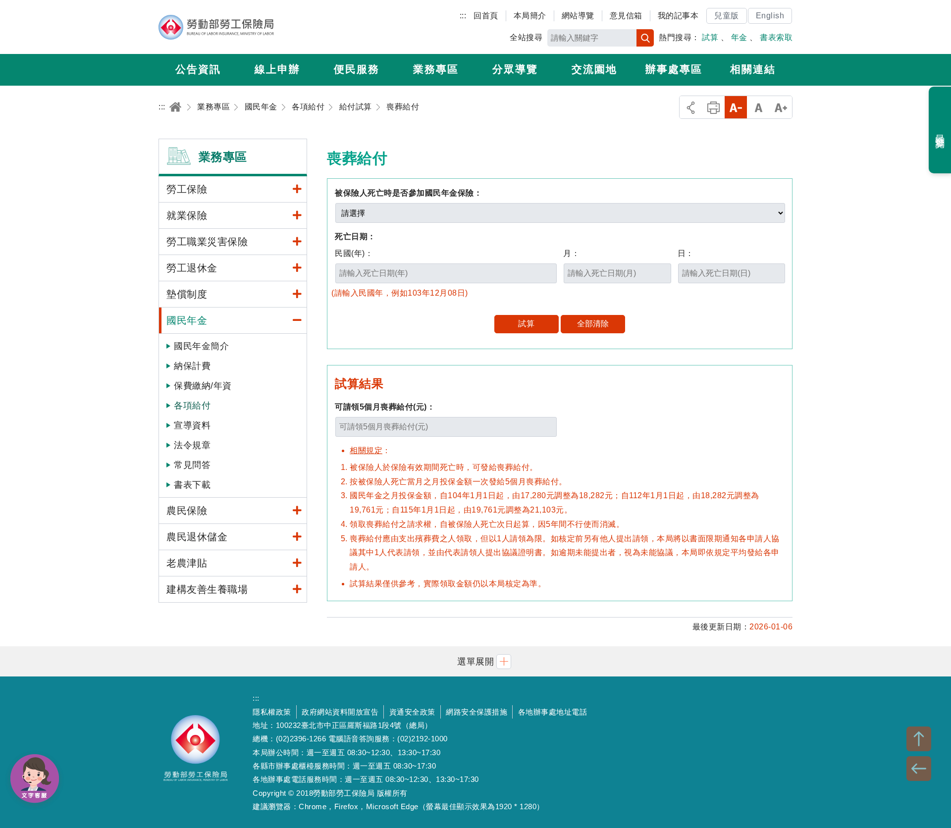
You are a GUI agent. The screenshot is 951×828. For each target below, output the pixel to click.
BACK (918, 768)
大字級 (781, 107)
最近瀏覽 (940, 130)
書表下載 (192, 485)
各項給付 (192, 406)
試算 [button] (526, 323)
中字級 (758, 107)
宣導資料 (192, 425)
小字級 (736, 107)
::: (463, 15)
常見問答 (192, 465)
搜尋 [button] (645, 38)
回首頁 (486, 15)
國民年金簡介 (201, 346)
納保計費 (192, 366)
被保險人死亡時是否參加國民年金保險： (408, 193)
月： (571, 253)
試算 (710, 37)
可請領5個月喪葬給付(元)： (385, 407)
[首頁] (175, 107)
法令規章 (192, 445)
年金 (739, 37)
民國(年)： (354, 253)
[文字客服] (34, 778)
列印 (713, 107)
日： (686, 253)
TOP (918, 738)
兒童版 (726, 15)
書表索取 (776, 37)
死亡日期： (355, 236)
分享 (691, 107)
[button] (475, 661)
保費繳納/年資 (203, 386)
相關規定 (366, 450)
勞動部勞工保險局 (216, 27)
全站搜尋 (526, 37)
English (770, 15)
